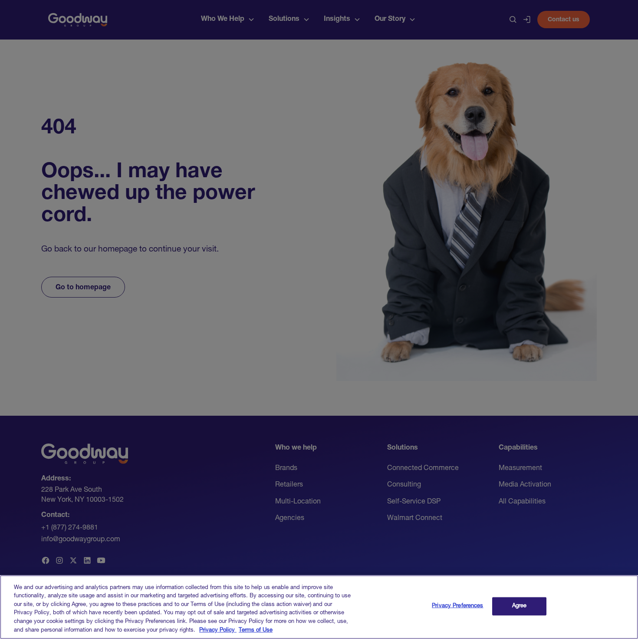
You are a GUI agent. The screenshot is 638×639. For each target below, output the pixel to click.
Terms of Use (256, 630)
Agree (519, 606)
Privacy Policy (218, 630)
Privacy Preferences (457, 606)
